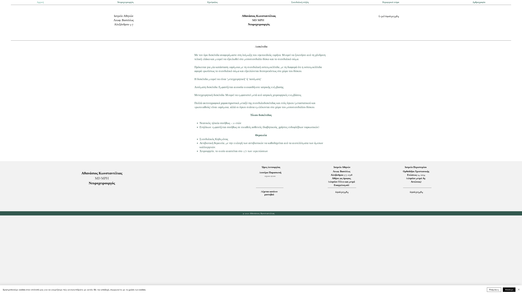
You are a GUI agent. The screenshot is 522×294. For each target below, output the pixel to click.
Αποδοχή (509, 289)
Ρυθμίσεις (494, 289)
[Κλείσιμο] (518, 289)
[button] (125, 2)
